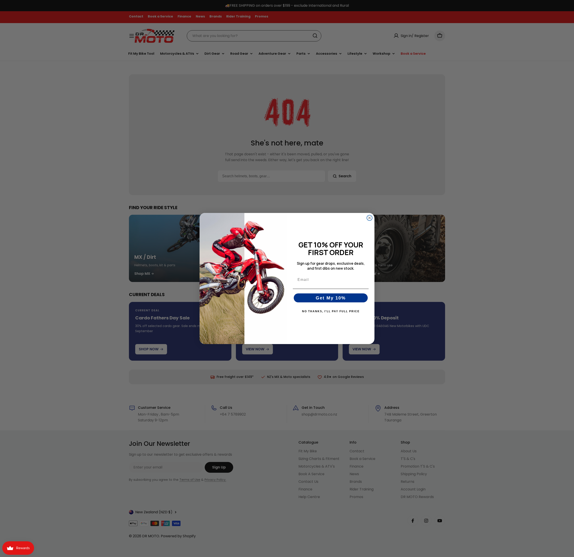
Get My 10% (331, 297)
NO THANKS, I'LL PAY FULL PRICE (331, 311)
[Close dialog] (369, 218)
